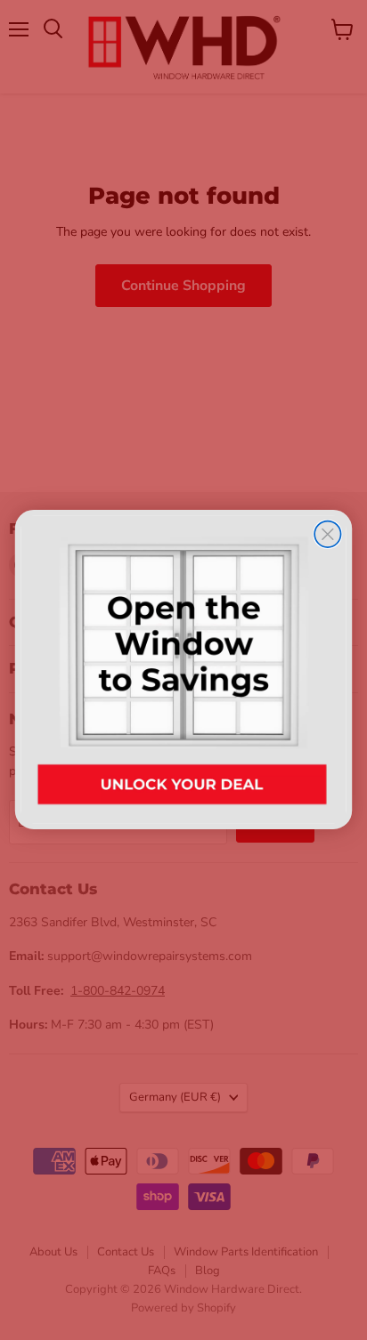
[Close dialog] (327, 534)
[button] (184, 670)
